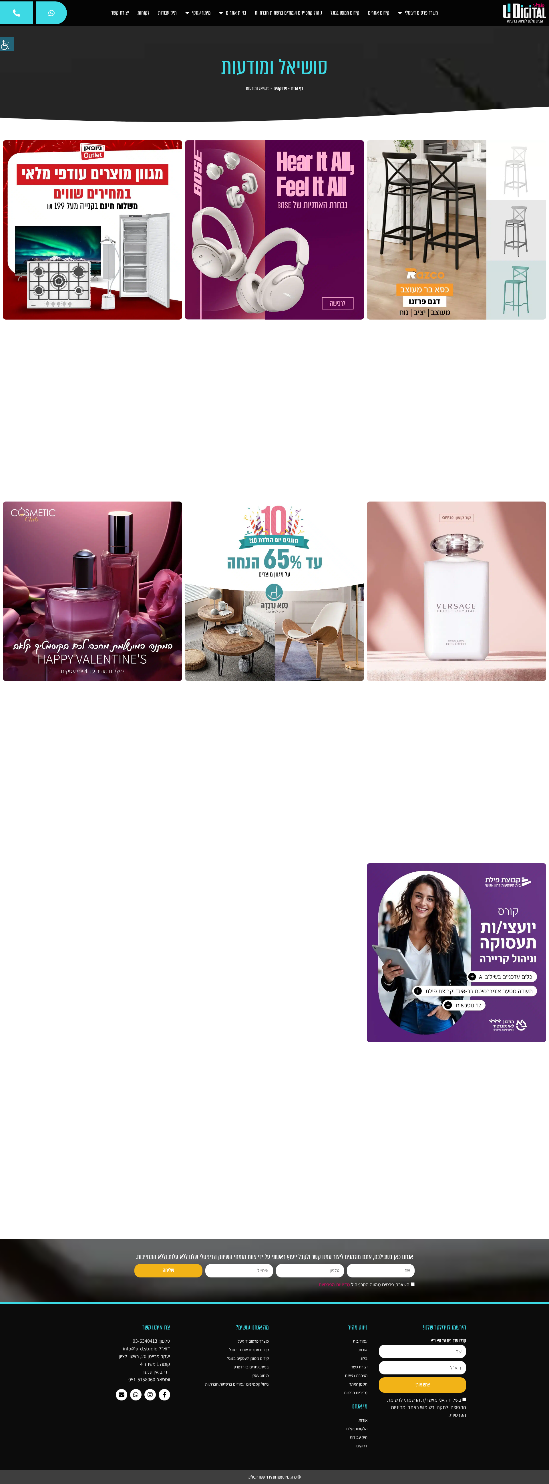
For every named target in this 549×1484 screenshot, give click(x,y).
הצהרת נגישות (356, 1375)
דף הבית (297, 88)
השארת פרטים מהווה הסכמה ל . (363, 1284)
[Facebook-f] (164, 1394)
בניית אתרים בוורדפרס (251, 1367)
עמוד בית (360, 1341)
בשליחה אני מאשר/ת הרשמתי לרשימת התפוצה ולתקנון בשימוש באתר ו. (426, 1407)
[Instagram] (150, 1394)
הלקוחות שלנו (356, 1428)
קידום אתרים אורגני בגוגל (249, 1349)
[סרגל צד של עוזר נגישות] (7, 44)
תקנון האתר (358, 1384)
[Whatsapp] (136, 1394)
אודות (363, 1349)
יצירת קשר (120, 13)
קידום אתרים (378, 13)
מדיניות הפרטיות (334, 1284)
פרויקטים (280, 88)
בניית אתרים (236, 13)
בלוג (364, 1358)
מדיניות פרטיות (355, 1392)
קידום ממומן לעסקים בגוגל (248, 1358)
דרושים (361, 1446)
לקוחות (144, 13)
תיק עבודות (167, 13)
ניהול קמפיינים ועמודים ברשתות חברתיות (288, 13)
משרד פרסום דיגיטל (253, 1341)
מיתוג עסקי (201, 13)
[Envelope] (121, 1394)
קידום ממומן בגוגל (345, 13)
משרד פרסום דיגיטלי (421, 13)
